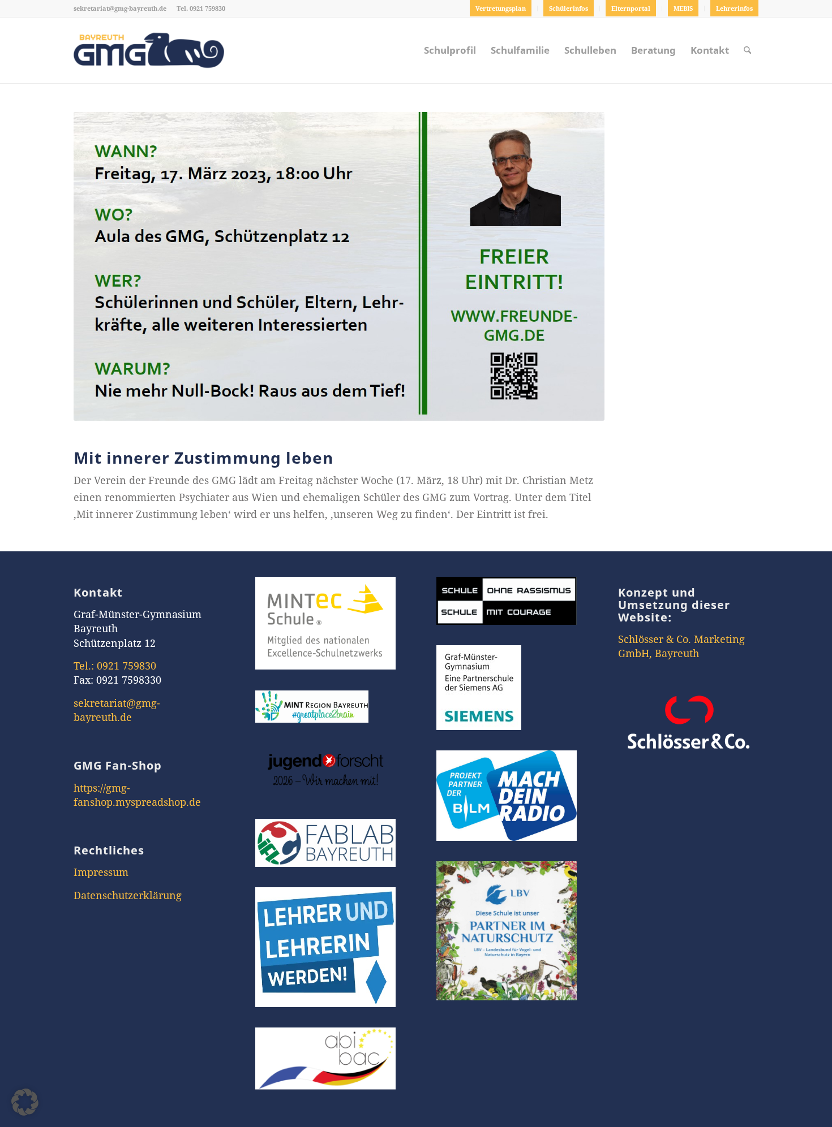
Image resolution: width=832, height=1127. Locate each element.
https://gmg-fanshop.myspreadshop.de (137, 795)
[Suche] (747, 50)
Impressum (101, 872)
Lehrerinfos (734, 8)
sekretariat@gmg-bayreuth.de (120, 8)
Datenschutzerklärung (128, 895)
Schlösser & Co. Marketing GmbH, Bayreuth (681, 646)
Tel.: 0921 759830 (115, 665)
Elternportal (630, 8)
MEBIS (683, 8)
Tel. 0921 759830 (201, 8)
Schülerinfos (568, 8)
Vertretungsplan (500, 8)
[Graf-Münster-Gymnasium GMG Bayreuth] (149, 50)
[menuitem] (501, 8)
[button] (25, 1102)
